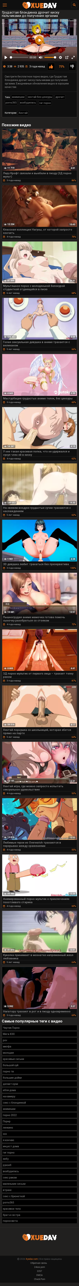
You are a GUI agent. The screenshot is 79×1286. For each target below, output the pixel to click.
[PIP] (67, 57)
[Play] (6, 57)
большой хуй (10, 1065)
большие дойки (12, 1077)
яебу (6, 1158)
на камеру (9, 1096)
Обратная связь (38, 1263)
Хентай (23, 112)
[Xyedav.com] (39, 8)
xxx (5, 1133)
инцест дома (11, 1146)
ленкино (8, 1127)
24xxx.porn (39, 1267)
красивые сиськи (13, 1059)
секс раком (10, 1177)
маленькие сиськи (14, 1183)
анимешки (18, 96)
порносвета (10, 1220)
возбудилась (28, 102)
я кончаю (8, 1140)
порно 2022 (10, 1115)
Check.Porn (39, 1279)
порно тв (8, 1071)
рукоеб (7, 1165)
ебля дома (9, 1090)
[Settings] (60, 57)
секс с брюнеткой (14, 1196)
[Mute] (41, 57)
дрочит (59, 96)
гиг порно (45, 102)
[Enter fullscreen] (73, 57)
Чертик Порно (11, 1027)
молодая (8, 1052)
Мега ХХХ (9, 1034)
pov (5, 1040)
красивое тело (12, 1208)
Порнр (6, 1121)
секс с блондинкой (14, 1102)
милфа (7, 1046)
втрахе (7, 1190)
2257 (39, 1271)
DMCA (39, 1275)
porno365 (11, 102)
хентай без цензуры (40, 96)
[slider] (19, 57)
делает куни (10, 1083)
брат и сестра (11, 1215)
